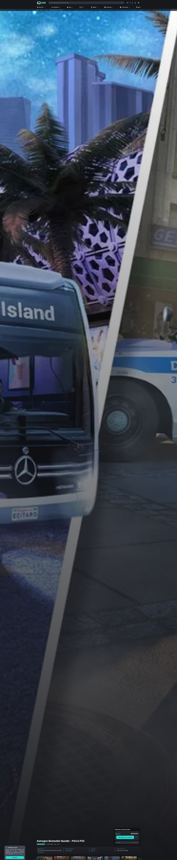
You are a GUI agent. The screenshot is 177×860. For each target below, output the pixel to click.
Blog (139, 7)
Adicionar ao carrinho (127, 838)
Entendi (15, 857)
